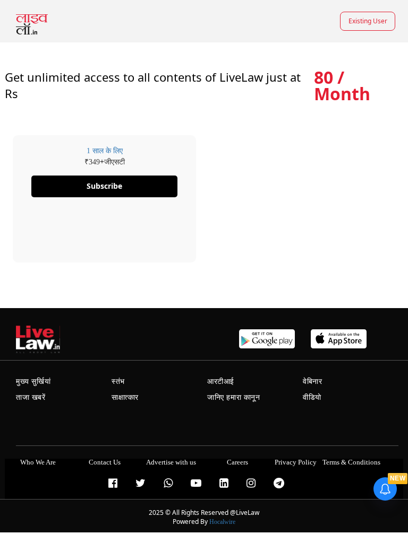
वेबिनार (312, 382)
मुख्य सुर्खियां (33, 382)
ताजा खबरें (31, 397)
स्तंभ (118, 382)
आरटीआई (220, 382)
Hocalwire (222, 522)
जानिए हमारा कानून (233, 397)
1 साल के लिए (105, 151)
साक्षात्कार (125, 397)
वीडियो (312, 397)
